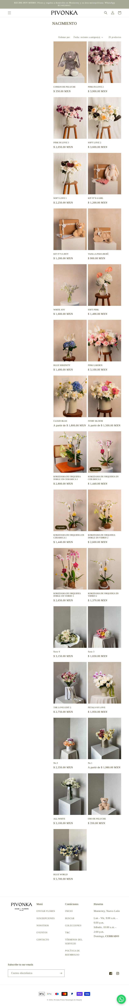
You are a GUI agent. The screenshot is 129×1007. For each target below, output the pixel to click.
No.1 (90, 763)
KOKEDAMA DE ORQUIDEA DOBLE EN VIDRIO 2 (101, 536)
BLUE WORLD (60, 874)
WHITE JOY (59, 309)
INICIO (69, 911)
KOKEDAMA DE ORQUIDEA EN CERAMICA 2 (103, 477)
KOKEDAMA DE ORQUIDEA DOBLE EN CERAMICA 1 (67, 477)
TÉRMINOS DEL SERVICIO (73, 942)
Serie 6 (56, 651)
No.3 (55, 763)
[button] (9, 12)
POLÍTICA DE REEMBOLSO (72, 953)
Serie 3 (91, 651)
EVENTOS (41, 932)
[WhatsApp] (121, 999)
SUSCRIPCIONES (45, 918)
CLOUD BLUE (60, 421)
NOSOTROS (42, 925)
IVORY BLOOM (95, 421)
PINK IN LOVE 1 (61, 142)
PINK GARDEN (95, 365)
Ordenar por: (64, 37)
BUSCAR (69, 918)
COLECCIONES (73, 925)
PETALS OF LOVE (96, 707)
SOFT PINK (93, 309)
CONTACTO (42, 940)
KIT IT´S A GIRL (96, 198)
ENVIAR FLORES (45, 911)
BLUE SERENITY (61, 365)
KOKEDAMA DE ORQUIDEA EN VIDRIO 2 (103, 594)
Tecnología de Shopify (73, 1000)
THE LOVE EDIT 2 (62, 707)
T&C (67, 932)
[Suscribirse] (60, 973)
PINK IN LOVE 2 (96, 87)
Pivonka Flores (60, 1000)
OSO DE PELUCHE (97, 819)
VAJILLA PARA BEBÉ (98, 254)
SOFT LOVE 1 (60, 198)
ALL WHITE (59, 819)
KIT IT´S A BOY (60, 254)
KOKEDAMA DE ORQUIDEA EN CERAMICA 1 (68, 536)
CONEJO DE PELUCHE (64, 87)
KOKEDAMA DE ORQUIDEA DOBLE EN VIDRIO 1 (67, 594)
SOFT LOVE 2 (94, 142)
